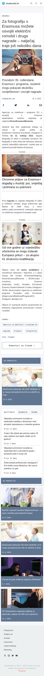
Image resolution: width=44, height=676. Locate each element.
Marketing (8, 650)
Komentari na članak (20, 345)
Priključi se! (8, 634)
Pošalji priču (8, 630)
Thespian (22, 671)
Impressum (8, 642)
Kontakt (7, 638)
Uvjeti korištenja (10, 646)
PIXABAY (11, 337)
